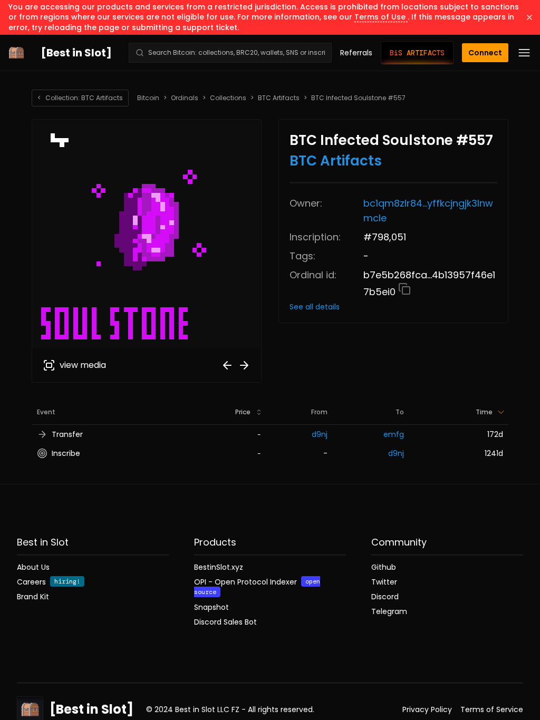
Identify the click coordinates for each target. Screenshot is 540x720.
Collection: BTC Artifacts (80, 97)
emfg (393, 434)
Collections (228, 98)
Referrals (356, 52)
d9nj (319, 434)
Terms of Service (491, 709)
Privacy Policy (427, 709)
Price (242, 411)
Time (484, 411)
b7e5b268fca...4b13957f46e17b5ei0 (429, 283)
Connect (485, 52)
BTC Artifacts (279, 98)
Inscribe (66, 453)
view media (83, 365)
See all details (315, 306)
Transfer (67, 434)
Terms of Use (381, 17)
